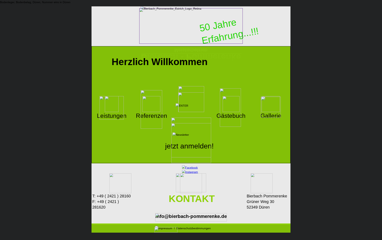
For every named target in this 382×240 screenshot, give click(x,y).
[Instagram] (190, 172)
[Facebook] (190, 167)
